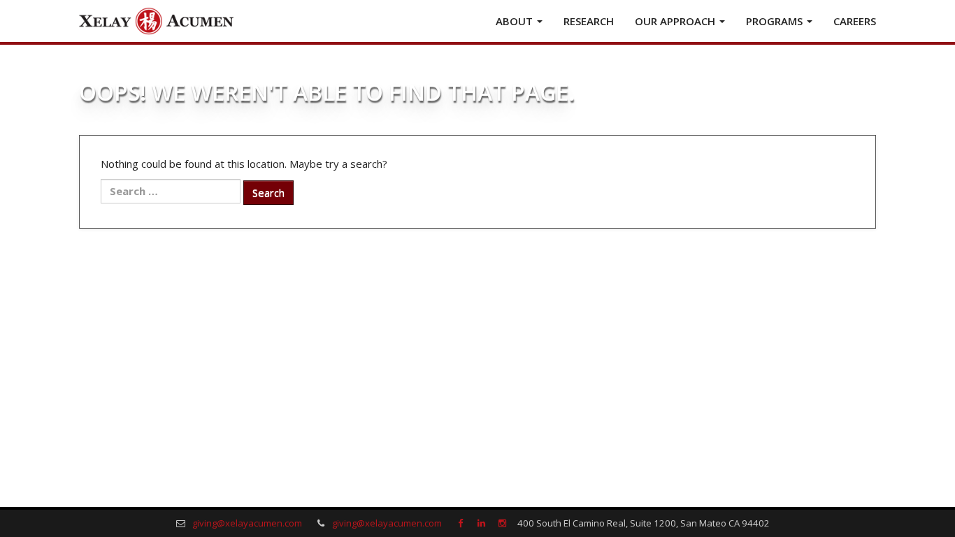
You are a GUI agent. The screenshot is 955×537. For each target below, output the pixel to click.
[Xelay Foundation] (156, 21)
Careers (854, 21)
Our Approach (676, 21)
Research (588, 21)
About (516, 21)
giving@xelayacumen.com (247, 523)
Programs (775, 21)
